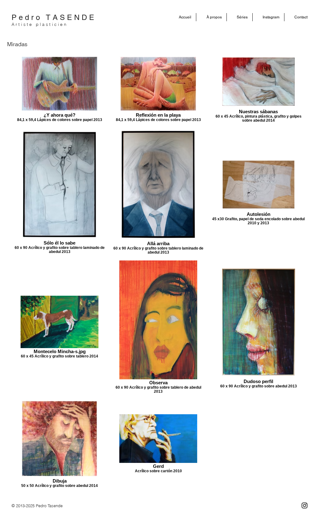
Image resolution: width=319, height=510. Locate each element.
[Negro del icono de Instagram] (304, 505)
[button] (211, 17)
